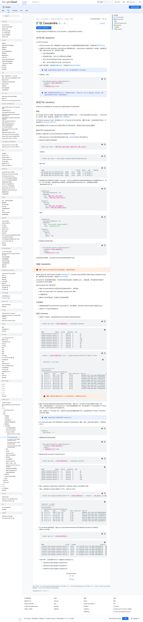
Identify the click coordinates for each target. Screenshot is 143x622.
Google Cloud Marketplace (31, 606)
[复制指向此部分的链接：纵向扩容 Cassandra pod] (56, 130)
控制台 (118, 2)
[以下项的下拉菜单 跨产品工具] (40, 2)
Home (37, 19)
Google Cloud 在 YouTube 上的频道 (122, 609)
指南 (8, 10)
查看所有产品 (27, 601)
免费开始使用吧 (135, 7)
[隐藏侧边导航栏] (20, 619)
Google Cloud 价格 (29, 603)
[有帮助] (103, 19)
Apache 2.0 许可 (84, 586)
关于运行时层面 (63, 276)
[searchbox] (11, 16)
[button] (11, 65)
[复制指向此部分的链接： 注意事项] (45, 302)
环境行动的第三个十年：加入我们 (65, 618)
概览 (3, 10)
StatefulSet (64, 274)
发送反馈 (102, 23)
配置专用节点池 (100, 45)
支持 (21, 10)
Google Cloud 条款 (50, 618)
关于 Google (27, 618)
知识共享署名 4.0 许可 (58, 586)
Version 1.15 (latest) (43, 28)
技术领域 (24, 2)
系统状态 (56, 609)
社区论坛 (56, 601)
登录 (140, 2)
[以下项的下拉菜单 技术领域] (29, 2)
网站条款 (41, 618)
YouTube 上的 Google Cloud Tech (122, 611)
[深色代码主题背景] (102, 79)
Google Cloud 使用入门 (89, 603)
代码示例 (86, 606)
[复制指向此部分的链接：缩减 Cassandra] (49, 314)
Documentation (45, 19)
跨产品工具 (35, 2)
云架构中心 (86, 609)
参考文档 (15, 10)
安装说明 (72, 137)
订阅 (125, 618)
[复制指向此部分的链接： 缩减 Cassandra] (52, 264)
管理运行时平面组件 (75, 65)
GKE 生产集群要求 (64, 117)
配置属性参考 (58, 65)
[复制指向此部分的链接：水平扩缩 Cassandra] (56, 38)
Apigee (8, 7)
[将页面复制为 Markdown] (64, 23)
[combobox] (105, 1)
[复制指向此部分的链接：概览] (41, 112)
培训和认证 (86, 611)
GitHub (85, 601)
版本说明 (56, 606)
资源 (26, 10)
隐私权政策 (35, 618)
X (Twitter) (116, 606)
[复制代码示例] (105, 79)
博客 (114, 601)
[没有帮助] (105, 19)
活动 (114, 603)
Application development (57, 19)
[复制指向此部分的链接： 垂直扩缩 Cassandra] (56, 103)
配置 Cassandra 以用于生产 (48, 122)
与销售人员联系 (28, 609)
